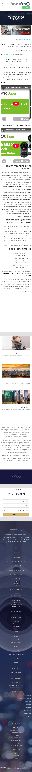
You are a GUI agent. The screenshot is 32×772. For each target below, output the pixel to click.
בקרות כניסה (8, 55)
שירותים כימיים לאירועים (25, 698)
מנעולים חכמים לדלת (22, 265)
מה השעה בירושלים (25, 381)
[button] (2, 4)
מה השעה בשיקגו (25, 407)
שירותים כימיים (27, 695)
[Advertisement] (16, 315)
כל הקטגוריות (22, 39)
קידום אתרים (9, 768)
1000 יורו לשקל (27, 710)
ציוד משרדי (28, 707)
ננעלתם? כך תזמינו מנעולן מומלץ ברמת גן (19, 353)
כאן (20, 460)
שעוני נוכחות (28, 701)
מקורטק (29, 716)
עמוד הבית (28, 39)
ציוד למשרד (28, 704)
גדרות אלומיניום (27, 713)
